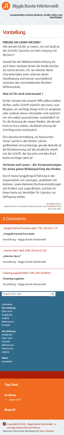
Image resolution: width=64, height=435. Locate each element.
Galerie (5, 318)
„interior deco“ (11, 250)
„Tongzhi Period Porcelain (17, 228)
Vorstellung (8, 308)
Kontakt (6, 325)
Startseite (7, 304)
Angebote (7, 314)
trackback (52, 206)
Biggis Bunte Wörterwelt (35, 5)
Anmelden (7, 361)
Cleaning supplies (12, 273)
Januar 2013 (15, 399)
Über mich (7, 311)
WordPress (34, 427)
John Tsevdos (46, 431)
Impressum (7, 348)
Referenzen (8, 321)
